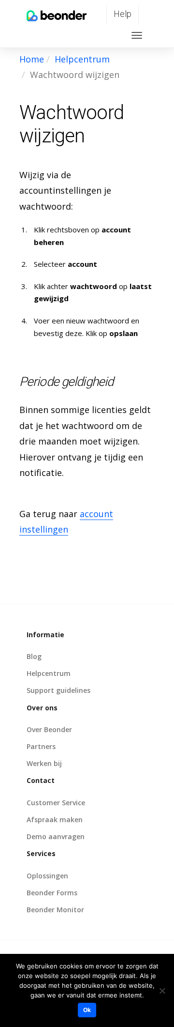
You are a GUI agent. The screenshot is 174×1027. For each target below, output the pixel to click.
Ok (87, 1009)
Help (122, 14)
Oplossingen (47, 875)
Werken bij (44, 763)
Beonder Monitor (55, 909)
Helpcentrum (82, 59)
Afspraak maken (55, 819)
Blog (34, 656)
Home (31, 59)
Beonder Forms (52, 892)
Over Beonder (49, 729)
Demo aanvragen (56, 836)
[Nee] (162, 991)
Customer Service (56, 802)
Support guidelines (58, 690)
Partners (41, 746)
